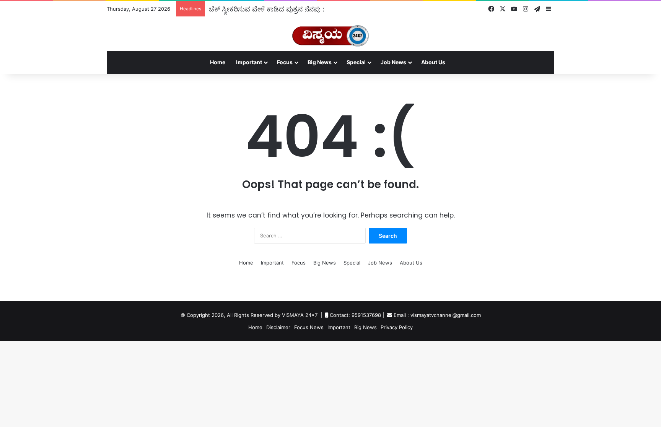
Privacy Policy (397, 327)
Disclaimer (278, 327)
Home (217, 62)
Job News (393, 62)
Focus (285, 62)
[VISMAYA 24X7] (330, 32)
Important (249, 62)
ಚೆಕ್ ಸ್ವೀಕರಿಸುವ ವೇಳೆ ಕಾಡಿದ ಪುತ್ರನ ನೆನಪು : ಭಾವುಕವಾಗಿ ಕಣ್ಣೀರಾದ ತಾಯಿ (305, 9)
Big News (320, 62)
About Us (433, 62)
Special (356, 62)
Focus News (309, 327)
